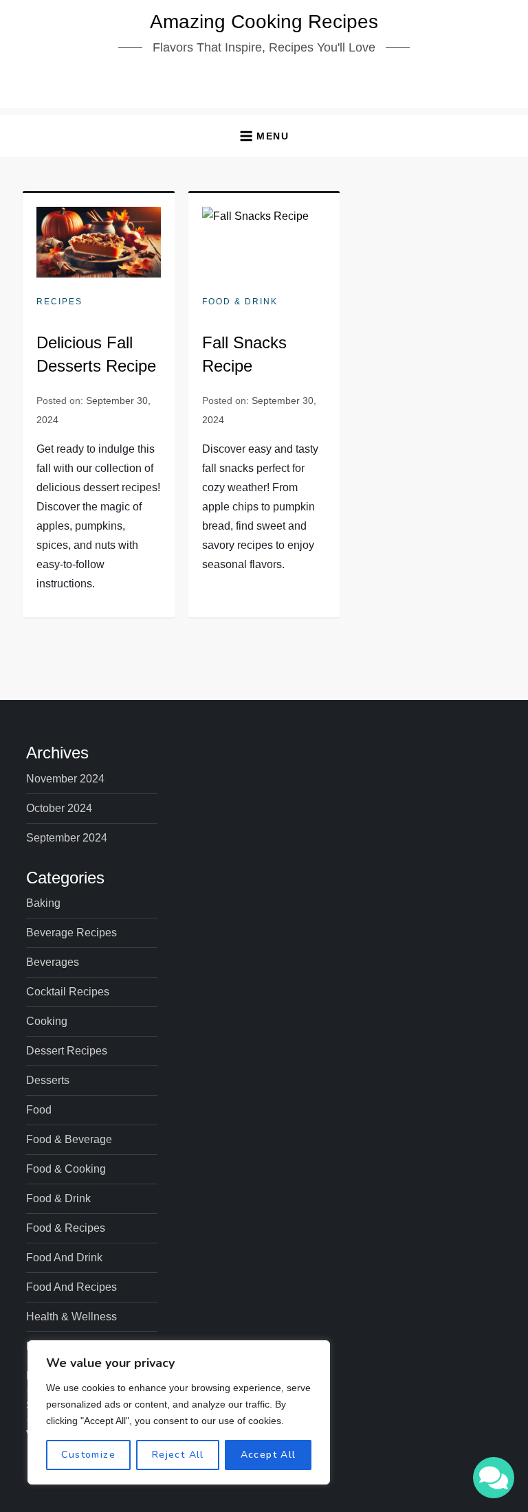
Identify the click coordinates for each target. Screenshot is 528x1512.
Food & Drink (240, 301)
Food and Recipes (71, 1287)
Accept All (268, 1454)
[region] (179, 1412)
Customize (88, 1454)
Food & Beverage (69, 1139)
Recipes (59, 301)
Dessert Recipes (66, 1051)
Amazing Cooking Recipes (264, 21)
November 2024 (65, 779)
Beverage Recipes (71, 932)
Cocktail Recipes (67, 991)
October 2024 (59, 808)
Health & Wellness (71, 1316)
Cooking (46, 1021)
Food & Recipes (65, 1228)
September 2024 (66, 838)
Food (39, 1110)
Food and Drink (64, 1257)
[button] (264, 136)
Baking (43, 903)
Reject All (178, 1454)
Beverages (52, 962)
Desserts (47, 1080)
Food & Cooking (66, 1169)
